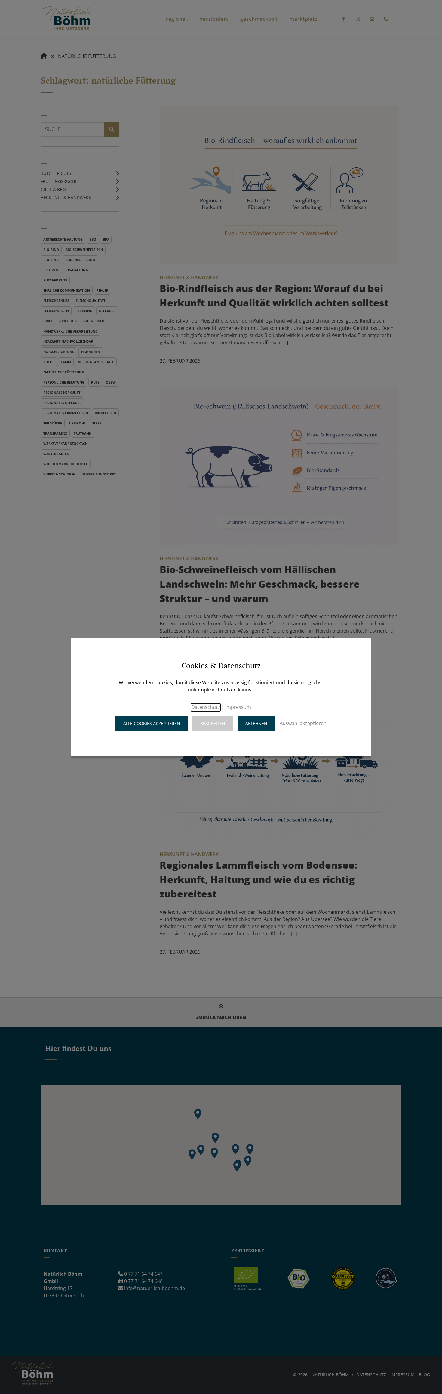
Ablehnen (256, 723)
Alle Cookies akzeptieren (151, 723)
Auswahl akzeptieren (303, 723)
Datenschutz (205, 707)
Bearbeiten (212, 723)
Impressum (238, 707)
